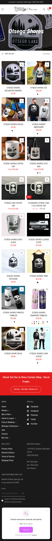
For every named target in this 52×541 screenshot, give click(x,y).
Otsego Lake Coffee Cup (13, 204)
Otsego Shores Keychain (13, 277)
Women (4, 410)
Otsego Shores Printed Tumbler (13, 314)
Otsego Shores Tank (39, 276)
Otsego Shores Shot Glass (13, 241)
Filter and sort (9, 54)
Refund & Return (8, 452)
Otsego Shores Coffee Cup (13, 165)
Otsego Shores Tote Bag (39, 165)
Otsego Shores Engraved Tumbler (38, 314)
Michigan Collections (10, 426)
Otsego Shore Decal (13, 353)
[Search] (44, 9)
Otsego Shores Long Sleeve (39, 355)
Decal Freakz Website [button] (26, 389)
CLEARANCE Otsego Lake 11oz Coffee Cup (38, 204)
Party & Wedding (8, 422)
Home (4, 406)
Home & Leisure (8, 418)
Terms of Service (8, 456)
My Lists (5, 438)
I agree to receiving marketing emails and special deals (14, 500)
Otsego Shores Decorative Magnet (13, 89)
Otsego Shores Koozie (13, 124)
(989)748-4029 (38, 2)
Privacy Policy (7, 449)
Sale (3, 430)
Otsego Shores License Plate (39, 241)
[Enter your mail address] (22, 493)
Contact (5, 434)
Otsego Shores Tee (38, 88)
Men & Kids (6, 414)
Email (3, 489)
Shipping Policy (8, 460)
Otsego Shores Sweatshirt (38, 125)
